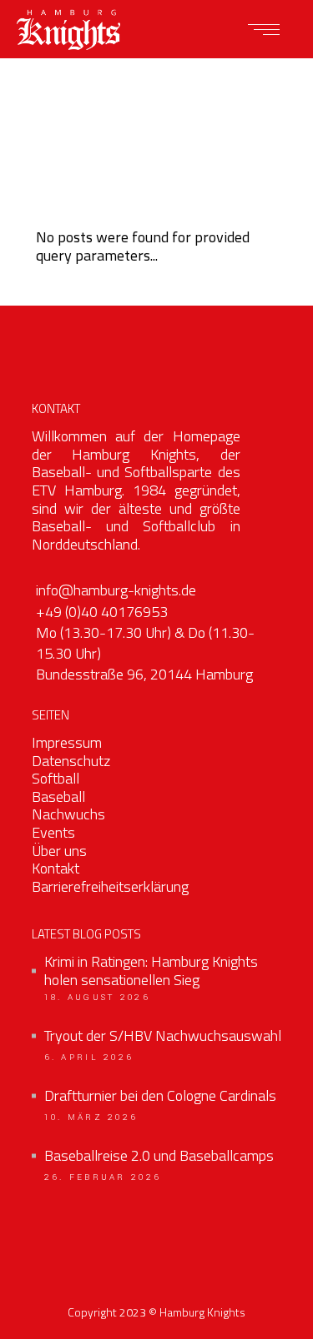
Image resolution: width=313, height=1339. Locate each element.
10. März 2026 (91, 1117)
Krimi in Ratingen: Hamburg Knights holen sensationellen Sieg (151, 970)
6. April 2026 (89, 1057)
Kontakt (55, 868)
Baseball (58, 796)
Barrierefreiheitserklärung (110, 886)
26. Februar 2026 (103, 1177)
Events (53, 832)
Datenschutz (71, 760)
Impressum (67, 742)
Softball (55, 778)
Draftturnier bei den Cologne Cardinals (160, 1096)
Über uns (59, 850)
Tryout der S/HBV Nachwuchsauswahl (162, 1036)
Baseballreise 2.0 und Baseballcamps (159, 1156)
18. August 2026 (97, 997)
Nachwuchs (68, 814)
